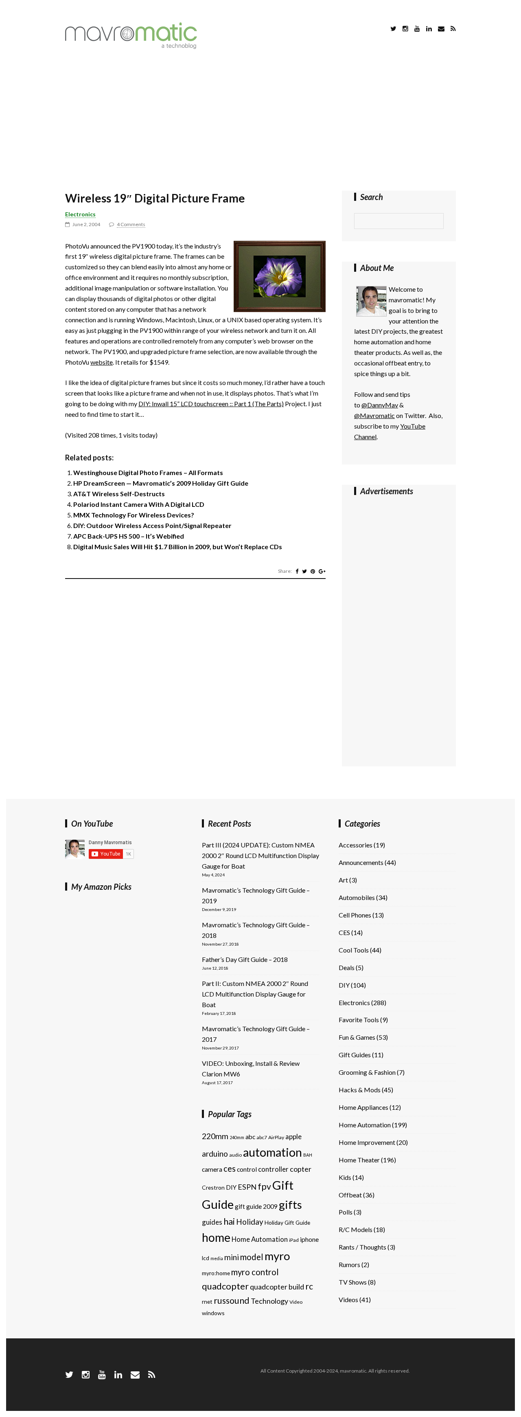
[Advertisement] (260, 121)
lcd (205, 1257)
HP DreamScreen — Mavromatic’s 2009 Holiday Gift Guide (160, 483)
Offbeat (350, 1195)
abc (250, 1136)
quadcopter (225, 1286)
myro (277, 1256)
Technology (269, 1300)
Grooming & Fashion (367, 1072)
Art (343, 880)
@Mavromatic (374, 415)
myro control (255, 1272)
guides (212, 1222)
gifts (290, 1204)
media (216, 1258)
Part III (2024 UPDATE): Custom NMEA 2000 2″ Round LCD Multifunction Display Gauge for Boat (260, 855)
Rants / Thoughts (362, 1247)
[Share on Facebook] (297, 571)
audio (235, 1155)
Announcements (361, 862)
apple (293, 1136)
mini (231, 1257)
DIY (231, 1187)
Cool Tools (354, 950)
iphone (309, 1239)
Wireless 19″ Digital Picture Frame (155, 198)
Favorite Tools (359, 1019)
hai (229, 1221)
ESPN (247, 1186)
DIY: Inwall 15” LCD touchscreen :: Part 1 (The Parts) (211, 403)
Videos (348, 1299)
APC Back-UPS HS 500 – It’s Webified (128, 536)
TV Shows (353, 1282)
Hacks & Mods (360, 1090)
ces (229, 1168)
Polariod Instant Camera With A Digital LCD (138, 504)
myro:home (216, 1273)
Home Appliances (363, 1107)
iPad (294, 1240)
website (101, 362)
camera (212, 1169)
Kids (345, 1177)
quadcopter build (277, 1286)
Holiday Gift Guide (287, 1222)
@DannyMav (379, 405)
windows (213, 1312)
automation (272, 1152)
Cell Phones (355, 915)
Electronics (80, 214)
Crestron (213, 1187)
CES (344, 932)
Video (295, 1302)
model (251, 1257)
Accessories (355, 845)
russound (232, 1300)
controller (273, 1169)
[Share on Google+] (322, 571)
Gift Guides (355, 1054)
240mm (237, 1137)
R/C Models (355, 1229)
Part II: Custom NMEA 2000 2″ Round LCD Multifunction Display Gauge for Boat (255, 993)
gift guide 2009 (256, 1206)
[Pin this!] (313, 571)
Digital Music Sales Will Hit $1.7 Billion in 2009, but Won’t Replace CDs (177, 546)
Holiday (249, 1221)
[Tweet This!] (304, 571)
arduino (215, 1153)
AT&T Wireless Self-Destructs (119, 493)
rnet (207, 1301)
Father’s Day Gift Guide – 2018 (245, 959)
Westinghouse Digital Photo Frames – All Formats (148, 472)
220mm (215, 1136)
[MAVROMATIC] (131, 46)
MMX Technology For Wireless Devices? (133, 515)
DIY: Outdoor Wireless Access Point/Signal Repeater (152, 525)
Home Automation (260, 1239)
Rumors (349, 1264)
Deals (347, 967)
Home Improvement (367, 1142)
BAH (307, 1154)
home (216, 1237)
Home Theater (359, 1160)
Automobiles (357, 897)
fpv (264, 1186)
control (247, 1169)
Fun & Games (357, 1037)
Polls (345, 1212)
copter (300, 1168)
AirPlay (276, 1137)
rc (309, 1286)
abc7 (261, 1137)
